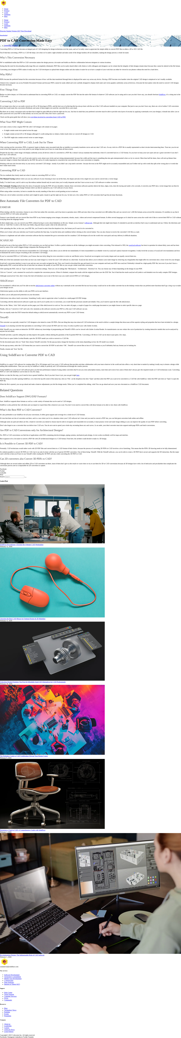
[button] (90, 469)
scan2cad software (135, 245)
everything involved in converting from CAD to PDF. (48, 117)
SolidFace (162, 94)
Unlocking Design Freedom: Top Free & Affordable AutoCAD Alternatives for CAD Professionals (33, 682)
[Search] (25, 477)
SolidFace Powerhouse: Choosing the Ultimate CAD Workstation (21, 545)
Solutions (7, 14)
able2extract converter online (45, 285)
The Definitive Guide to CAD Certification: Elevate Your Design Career (24, 756)
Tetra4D (2, 326)
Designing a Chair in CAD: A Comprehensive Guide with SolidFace (22, 830)
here (77, 375)
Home (6, 9)
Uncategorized (3, 35)
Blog (5, 16)
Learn (6, 13)
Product (6, 11)
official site (88, 223)
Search (2, 477)
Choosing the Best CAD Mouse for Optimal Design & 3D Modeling (22, 619)
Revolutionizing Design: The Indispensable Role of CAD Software (22, 955)
